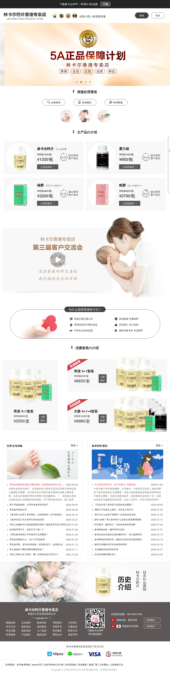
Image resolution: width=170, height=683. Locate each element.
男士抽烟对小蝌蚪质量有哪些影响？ (26, 549)
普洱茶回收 (70, 664)
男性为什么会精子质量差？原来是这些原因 (114, 514)
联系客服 (10, 634)
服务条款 (26, 626)
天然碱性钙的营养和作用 (106, 549)
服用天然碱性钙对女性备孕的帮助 (110, 544)
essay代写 (37, 664)
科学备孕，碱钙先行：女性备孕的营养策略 (114, 524)
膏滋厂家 (93, 664)
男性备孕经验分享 (18, 509)
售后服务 (57, 630)
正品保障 (26, 622)
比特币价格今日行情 (53, 664)
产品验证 (26, 634)
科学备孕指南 (23, 664)
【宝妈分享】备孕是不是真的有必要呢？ (113, 504)
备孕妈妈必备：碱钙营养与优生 (109, 529)
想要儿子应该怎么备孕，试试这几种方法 (113, 509)
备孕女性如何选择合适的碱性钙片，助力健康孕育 (118, 534)
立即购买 (43, 418)
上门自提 (41, 630)
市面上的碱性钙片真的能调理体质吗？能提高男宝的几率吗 (37, 524)
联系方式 (72, 630)
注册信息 (72, 626)
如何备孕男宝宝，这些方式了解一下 (26, 529)
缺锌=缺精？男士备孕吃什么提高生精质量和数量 (117, 519)
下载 (105, 4)
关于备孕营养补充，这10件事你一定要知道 (115, 484)
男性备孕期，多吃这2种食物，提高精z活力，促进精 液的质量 (39, 544)
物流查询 (41, 634)
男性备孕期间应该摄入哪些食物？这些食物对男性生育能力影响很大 (41, 484)
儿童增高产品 (116, 664)
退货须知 (26, 630)
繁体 (158, 15)
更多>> (74, 445)
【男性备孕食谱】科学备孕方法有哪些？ (28, 534)
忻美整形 (82, 664)
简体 (141, 15)
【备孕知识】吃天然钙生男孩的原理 (26, 519)
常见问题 (10, 630)
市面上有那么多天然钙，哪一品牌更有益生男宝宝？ (34, 554)
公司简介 (72, 622)
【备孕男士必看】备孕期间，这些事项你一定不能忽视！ (36, 514)
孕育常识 (57, 626)
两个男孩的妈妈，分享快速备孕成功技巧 (28, 504)
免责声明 (72, 634)
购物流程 (10, 622)
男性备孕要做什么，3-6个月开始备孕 (27, 539)
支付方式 (10, 626)
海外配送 (41, 626)
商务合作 (57, 634)
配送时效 (41, 622)
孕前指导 (57, 622)
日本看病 (103, 664)
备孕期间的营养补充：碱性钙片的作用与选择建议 (118, 539)
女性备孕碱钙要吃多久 (105, 554)
